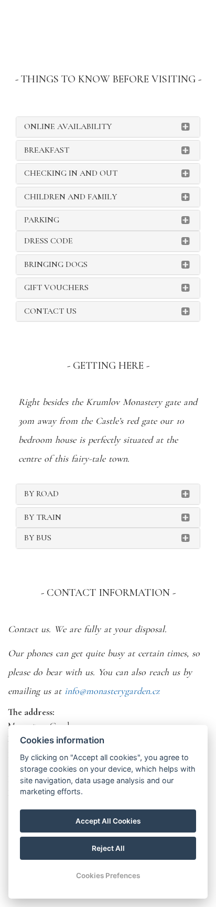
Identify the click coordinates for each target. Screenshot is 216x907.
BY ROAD (41, 493)
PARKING (41, 220)
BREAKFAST (46, 150)
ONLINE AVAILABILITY (68, 126)
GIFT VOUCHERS (56, 287)
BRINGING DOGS (56, 264)
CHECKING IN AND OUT (70, 173)
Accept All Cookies (108, 821)
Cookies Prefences (108, 875)
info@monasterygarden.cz (111, 691)
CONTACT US (50, 311)
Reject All (108, 848)
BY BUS (37, 537)
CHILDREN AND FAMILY (70, 196)
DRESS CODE (48, 241)
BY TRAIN (42, 517)
